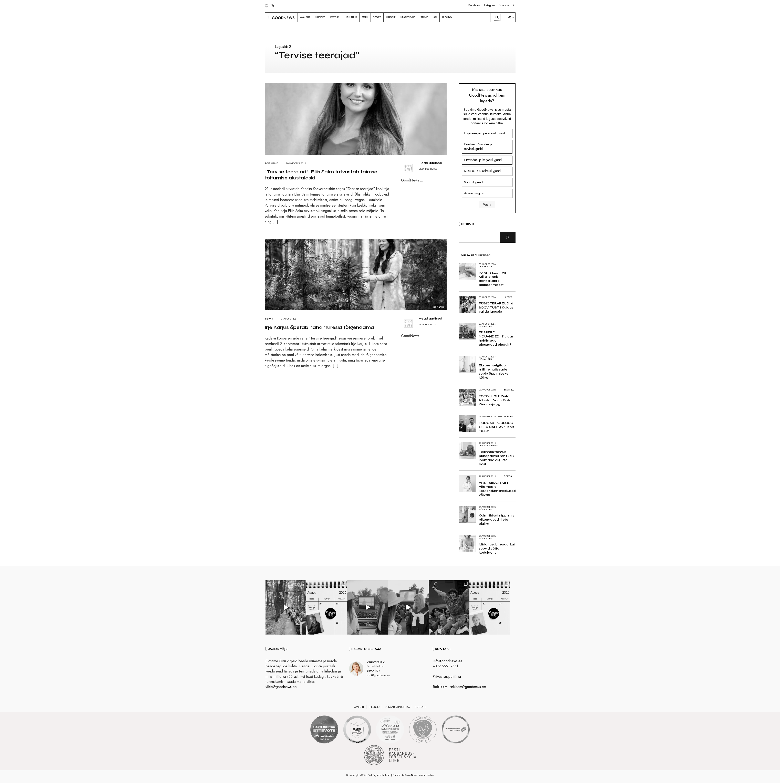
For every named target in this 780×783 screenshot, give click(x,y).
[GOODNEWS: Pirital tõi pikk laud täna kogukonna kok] (286, 607)
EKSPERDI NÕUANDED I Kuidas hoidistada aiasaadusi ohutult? (496, 338)
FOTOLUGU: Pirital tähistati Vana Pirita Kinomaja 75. (495, 400)
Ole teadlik (486, 266)
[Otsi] (508, 237)
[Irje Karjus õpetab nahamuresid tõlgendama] (359, 274)
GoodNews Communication (419, 775)
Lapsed (508, 297)
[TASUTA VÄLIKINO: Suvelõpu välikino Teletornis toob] (449, 607)
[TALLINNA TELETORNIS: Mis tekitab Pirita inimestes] (367, 607)
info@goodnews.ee (447, 661)
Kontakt (420, 707)
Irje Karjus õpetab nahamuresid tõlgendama (319, 327)
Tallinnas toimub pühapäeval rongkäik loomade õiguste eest (496, 458)
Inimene (508, 416)
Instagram (490, 5)
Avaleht (359, 707)
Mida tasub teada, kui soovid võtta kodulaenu (497, 548)
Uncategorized (488, 445)
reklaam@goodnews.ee (468, 686)
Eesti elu (509, 389)
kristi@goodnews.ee (378, 675)
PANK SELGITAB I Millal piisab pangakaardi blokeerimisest (493, 279)
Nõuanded (485, 326)
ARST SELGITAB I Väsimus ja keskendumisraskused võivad (497, 489)
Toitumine (271, 163)
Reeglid (375, 707)
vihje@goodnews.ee (281, 686)
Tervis (269, 318)
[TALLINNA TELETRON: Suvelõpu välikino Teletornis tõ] (408, 607)
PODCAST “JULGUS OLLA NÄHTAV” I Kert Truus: (496, 427)
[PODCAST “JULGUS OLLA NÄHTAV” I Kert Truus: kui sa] (326, 607)
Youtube (504, 5)
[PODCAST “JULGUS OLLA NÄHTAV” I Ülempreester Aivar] (489, 607)
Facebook (474, 5)
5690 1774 (373, 670)
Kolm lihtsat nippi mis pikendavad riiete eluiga (496, 519)
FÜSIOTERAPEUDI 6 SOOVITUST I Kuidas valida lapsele (496, 307)
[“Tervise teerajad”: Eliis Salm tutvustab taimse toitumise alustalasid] (359, 118)
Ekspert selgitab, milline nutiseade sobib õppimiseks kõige (493, 371)
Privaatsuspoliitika (447, 676)
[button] (267, 17)
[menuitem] (305, 17)
